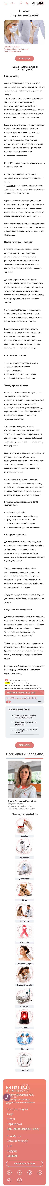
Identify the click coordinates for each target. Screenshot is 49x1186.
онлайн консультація (24, 1164)
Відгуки (12, 1151)
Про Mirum (14, 1136)
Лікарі (11, 1119)
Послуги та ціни (17, 1109)
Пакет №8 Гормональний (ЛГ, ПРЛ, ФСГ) (21, 698)
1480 (40, 702)
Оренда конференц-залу (23, 1129)
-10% (8, 683)
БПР (9, 1146)
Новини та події (17, 1141)
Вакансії (12, 1156)
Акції (10, 1114)
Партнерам (14, 1124)
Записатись (24, 58)
